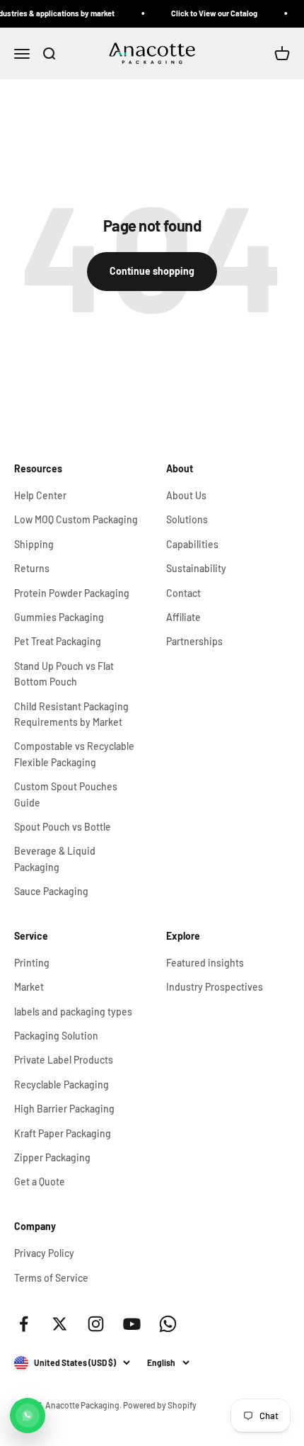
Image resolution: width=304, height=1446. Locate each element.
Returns (31, 568)
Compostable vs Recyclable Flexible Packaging (74, 754)
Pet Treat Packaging (57, 641)
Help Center (40, 495)
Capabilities (192, 544)
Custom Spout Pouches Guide (65, 794)
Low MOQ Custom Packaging (76, 519)
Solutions (187, 519)
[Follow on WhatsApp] (167, 1323)
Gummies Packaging (59, 617)
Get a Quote (39, 1181)
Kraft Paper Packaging (62, 1133)
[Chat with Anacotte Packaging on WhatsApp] (27, 1415)
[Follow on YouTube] (131, 1323)
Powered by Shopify (160, 1405)
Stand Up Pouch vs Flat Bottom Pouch (64, 674)
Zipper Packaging (52, 1157)
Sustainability (196, 568)
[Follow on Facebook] (23, 1323)
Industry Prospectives (214, 987)
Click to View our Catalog (209, 13)
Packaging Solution (56, 1036)
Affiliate (183, 617)
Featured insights (205, 963)
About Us (186, 495)
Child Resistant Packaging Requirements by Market (71, 714)
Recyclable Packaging (61, 1084)
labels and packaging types (73, 1012)
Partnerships (194, 641)
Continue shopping (152, 271)
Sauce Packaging (51, 891)
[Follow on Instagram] (95, 1323)
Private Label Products (63, 1060)
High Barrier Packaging (64, 1109)
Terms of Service (51, 1278)
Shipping (34, 544)
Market (29, 987)
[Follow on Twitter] (59, 1323)
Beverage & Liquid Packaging (54, 858)
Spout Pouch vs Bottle (62, 827)
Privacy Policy (44, 1253)
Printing (31, 963)
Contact (183, 593)
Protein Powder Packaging (71, 593)
